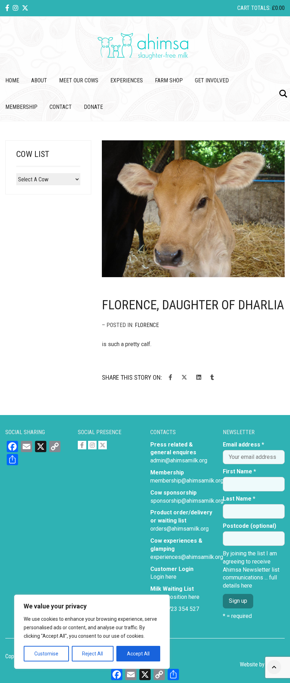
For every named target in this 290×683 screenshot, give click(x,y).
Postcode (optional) (249, 526)
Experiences (126, 80)
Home (12, 80)
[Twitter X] (25, 8)
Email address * (243, 444)
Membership (21, 107)
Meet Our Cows (78, 80)
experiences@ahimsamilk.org (186, 557)
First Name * (239, 471)
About (39, 80)
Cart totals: (261, 8)
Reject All (92, 653)
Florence (147, 325)
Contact (61, 107)
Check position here (174, 597)
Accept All (138, 653)
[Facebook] (7, 8)
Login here (163, 576)
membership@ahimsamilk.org (187, 480)
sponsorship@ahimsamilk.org (187, 500)
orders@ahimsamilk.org (179, 528)
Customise (46, 653)
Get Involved (212, 80)
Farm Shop (169, 80)
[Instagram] (15, 8)
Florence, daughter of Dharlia (193, 305)
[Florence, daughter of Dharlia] (193, 209)
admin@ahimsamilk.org (178, 460)
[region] (92, 632)
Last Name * (239, 498)
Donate (93, 107)
